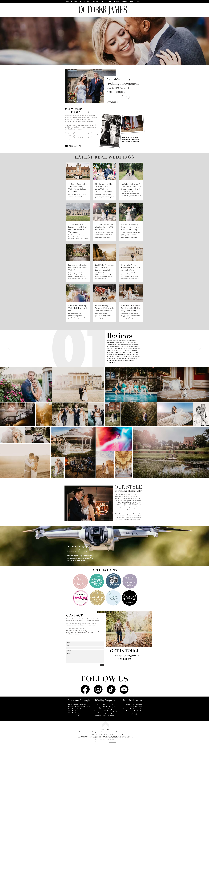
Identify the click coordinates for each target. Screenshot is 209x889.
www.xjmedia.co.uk (127, 732)
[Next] (200, 348)
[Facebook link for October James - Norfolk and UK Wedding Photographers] (85, 689)
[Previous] (9, 348)
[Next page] (111, 324)
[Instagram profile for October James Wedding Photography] (98, 689)
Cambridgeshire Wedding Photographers (105, 707)
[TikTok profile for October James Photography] (111, 689)
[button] (106, 1)
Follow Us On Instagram (74, 713)
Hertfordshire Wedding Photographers (105, 709)
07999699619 (112, 742)
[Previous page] (97, 324)
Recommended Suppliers (74, 715)
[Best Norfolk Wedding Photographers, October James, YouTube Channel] (124, 689)
